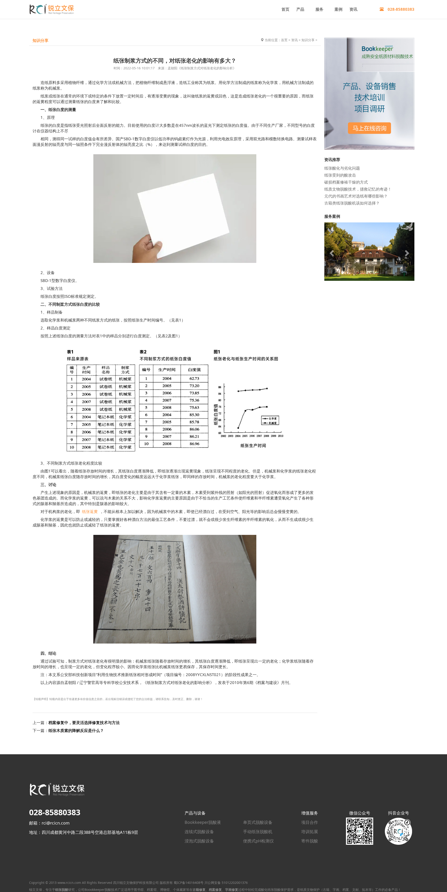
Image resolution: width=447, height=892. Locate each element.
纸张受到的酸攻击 (340, 175)
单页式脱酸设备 (257, 822)
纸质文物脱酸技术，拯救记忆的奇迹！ (358, 188)
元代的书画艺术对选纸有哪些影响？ (356, 195)
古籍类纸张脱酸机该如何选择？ (352, 202)
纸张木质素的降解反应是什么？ (76, 730)
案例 (338, 9)
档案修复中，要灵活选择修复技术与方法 (84, 722)
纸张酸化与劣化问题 (342, 168)
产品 (300, 9)
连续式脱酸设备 (199, 831)
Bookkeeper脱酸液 (203, 822)
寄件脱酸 (309, 841)
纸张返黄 (90, 511)
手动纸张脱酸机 (257, 831)
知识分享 (308, 40)
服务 (319, 9)
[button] (331, 251)
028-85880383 (399, 9)
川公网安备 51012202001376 (226, 882)
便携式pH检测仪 (258, 841)
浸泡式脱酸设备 (199, 841)
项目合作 (309, 822)
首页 (285, 9)
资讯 (353, 9)
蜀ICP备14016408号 (188, 882)
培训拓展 (309, 831)
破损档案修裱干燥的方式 (346, 181)
